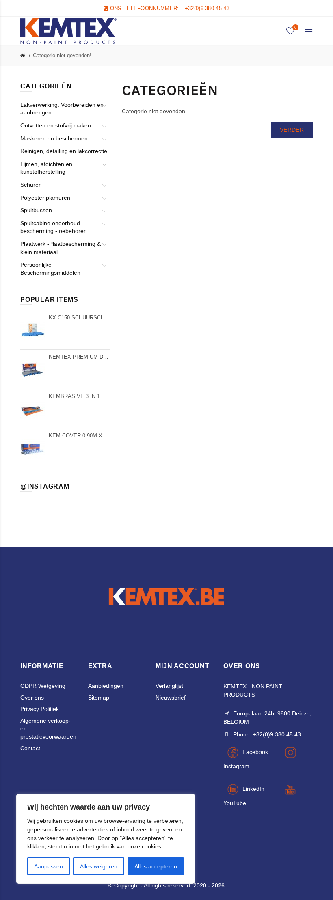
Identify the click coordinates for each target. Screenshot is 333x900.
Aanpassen (48, 866)
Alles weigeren (98, 866)
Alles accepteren (155, 866)
